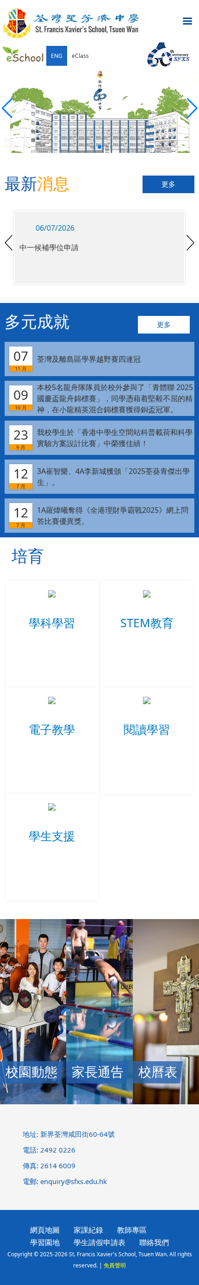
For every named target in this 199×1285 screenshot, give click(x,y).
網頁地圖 (45, 1230)
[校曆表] (166, 1101)
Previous (8, 243)
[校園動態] (33, 1101)
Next (190, 243)
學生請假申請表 (99, 1242)
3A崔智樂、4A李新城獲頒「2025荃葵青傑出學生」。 (101, 477)
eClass (80, 56)
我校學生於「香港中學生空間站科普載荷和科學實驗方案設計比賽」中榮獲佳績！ (103, 438)
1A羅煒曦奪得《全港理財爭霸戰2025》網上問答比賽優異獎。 (100, 516)
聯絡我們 (154, 1242)
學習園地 (45, 1242)
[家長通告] (99, 1101)
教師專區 (132, 1230)
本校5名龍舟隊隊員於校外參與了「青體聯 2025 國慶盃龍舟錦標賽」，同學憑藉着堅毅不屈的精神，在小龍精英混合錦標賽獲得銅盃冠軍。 (103, 398)
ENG (56, 56)
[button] (192, 108)
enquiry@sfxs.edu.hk (73, 1181)
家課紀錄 (88, 1230)
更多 (168, 184)
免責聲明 (115, 1265)
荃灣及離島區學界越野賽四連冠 (77, 359)
